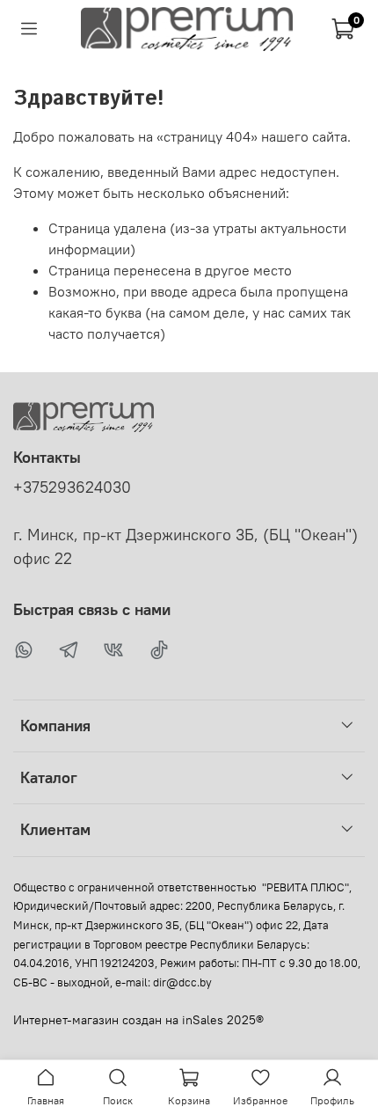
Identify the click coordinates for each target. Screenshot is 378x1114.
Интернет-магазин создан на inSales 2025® (138, 1020)
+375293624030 (72, 487)
